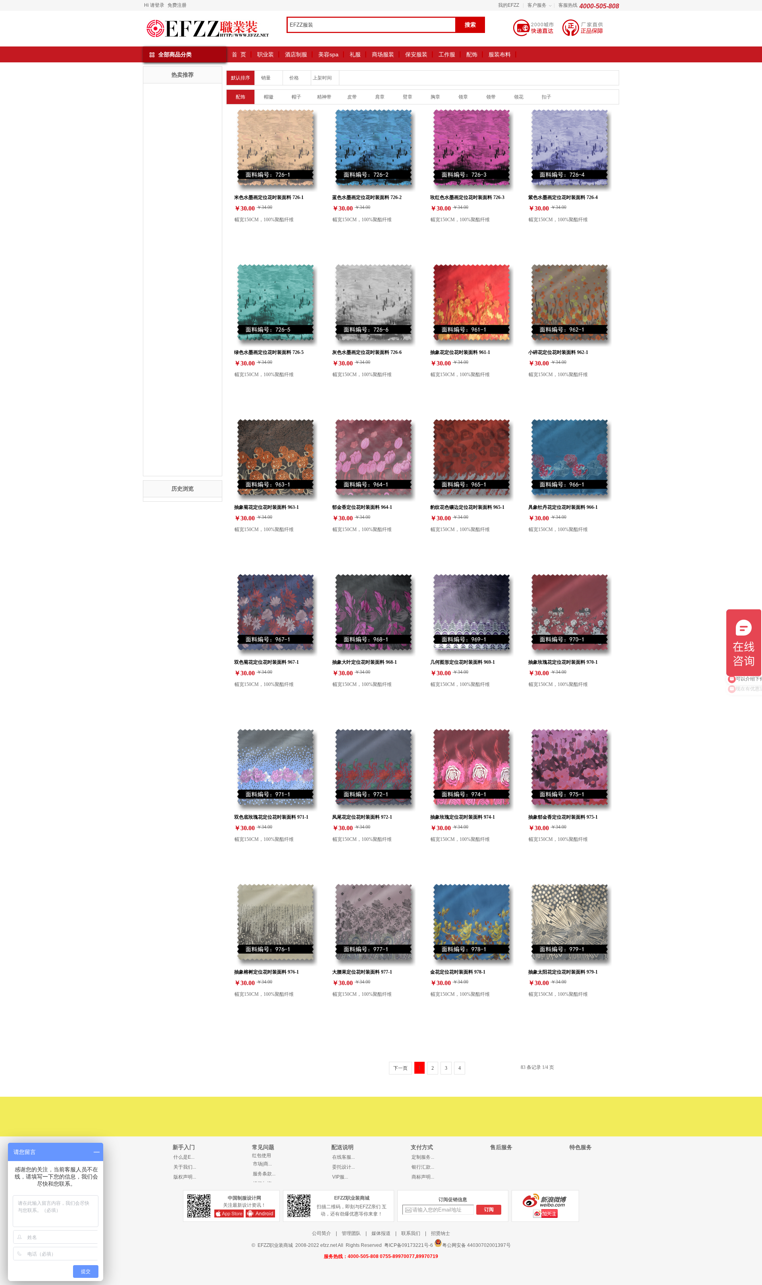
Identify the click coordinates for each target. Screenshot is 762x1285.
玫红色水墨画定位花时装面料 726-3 (467, 197)
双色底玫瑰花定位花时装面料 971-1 (271, 816)
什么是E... (183, 1157)
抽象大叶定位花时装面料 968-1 (364, 662)
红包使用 (261, 1155)
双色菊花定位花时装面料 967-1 (266, 662)
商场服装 (383, 54)
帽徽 (268, 97)
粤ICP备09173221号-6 (408, 1245)
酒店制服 (296, 54)
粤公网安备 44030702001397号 (476, 1245)
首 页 (239, 54)
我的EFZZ (508, 5)
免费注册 (177, 5)
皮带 (352, 97)
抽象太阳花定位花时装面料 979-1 (563, 971)
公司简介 (321, 1233)
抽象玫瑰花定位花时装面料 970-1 (563, 662)
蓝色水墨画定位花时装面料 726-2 (367, 197)
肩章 (380, 97)
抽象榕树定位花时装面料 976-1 (266, 971)
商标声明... (423, 1177)
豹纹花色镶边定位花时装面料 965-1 (467, 507)
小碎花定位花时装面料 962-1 (558, 352)
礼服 (355, 54)
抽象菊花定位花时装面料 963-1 (266, 507)
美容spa (328, 54)
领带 (491, 97)
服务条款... (264, 1174)
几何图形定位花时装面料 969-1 (462, 662)
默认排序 (240, 78)
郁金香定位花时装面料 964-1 (362, 507)
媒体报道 (381, 1233)
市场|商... (262, 1164)
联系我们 (410, 1233)
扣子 (546, 97)
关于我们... (184, 1167)
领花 (518, 97)
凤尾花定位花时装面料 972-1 (362, 816)
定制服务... (423, 1157)
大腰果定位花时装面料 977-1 (362, 971)
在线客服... (343, 1157)
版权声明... (184, 1177)
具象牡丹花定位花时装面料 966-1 (563, 507)
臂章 (407, 97)
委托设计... (343, 1167)
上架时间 (323, 78)
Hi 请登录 (154, 5)
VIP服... (340, 1177)
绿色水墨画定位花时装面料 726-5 (269, 352)
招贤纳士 (440, 1233)
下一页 (400, 1068)
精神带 (324, 97)
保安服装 (416, 54)
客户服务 (536, 5)
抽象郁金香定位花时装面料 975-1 (563, 816)
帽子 (296, 97)
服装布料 (500, 54)
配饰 (471, 54)
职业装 (265, 54)
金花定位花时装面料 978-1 (457, 971)
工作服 (447, 54)
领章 (463, 97)
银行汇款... (423, 1167)
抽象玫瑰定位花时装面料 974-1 (462, 816)
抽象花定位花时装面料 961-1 (460, 352)
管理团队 (351, 1233)
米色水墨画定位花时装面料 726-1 (269, 197)
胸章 (435, 97)
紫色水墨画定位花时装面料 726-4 (563, 197)
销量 (266, 78)
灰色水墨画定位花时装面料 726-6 (367, 352)
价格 (294, 78)
